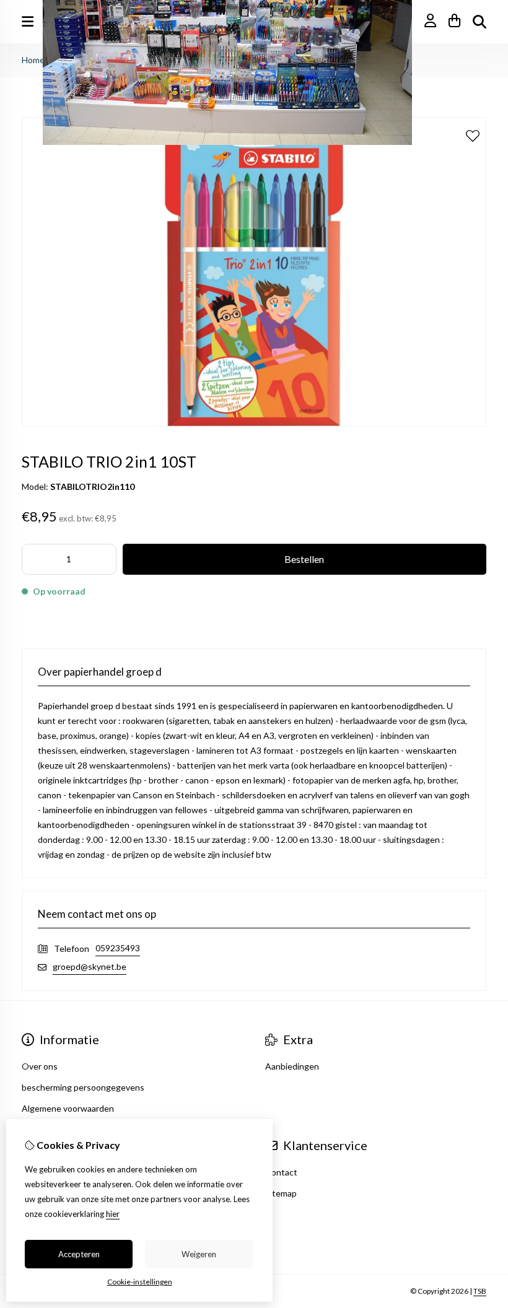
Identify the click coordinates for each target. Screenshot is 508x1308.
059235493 (117, 948)
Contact (281, 1172)
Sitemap (281, 1193)
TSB (479, 1291)
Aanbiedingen (292, 1066)
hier (113, 1214)
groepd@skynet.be (89, 966)
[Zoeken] (479, 21)
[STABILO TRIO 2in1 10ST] (254, 423)
